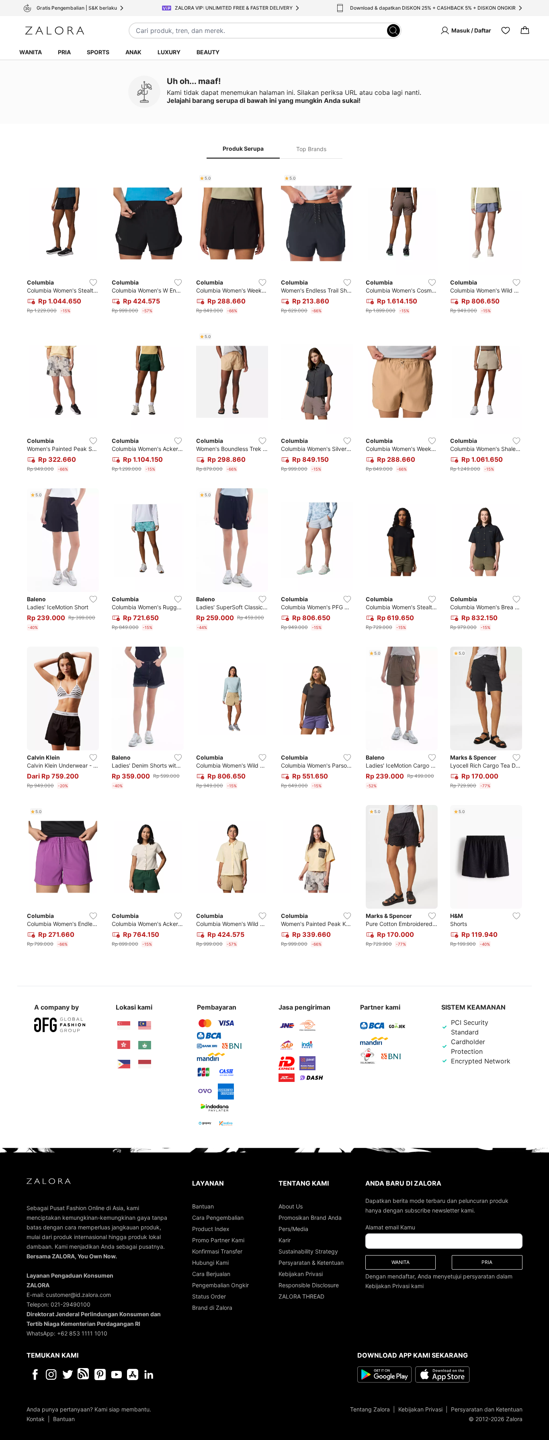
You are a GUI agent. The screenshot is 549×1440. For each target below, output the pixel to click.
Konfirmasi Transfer (217, 1251)
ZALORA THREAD (301, 1296)
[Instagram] (51, 1374)
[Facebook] (35, 1374)
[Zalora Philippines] (124, 1064)
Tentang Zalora (370, 1409)
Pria (64, 52)
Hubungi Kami (210, 1262)
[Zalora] (54, 31)
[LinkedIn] (149, 1374)
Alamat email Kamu (390, 1227)
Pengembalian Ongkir (220, 1285)
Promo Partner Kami (218, 1240)
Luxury (169, 52)
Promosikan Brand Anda (310, 1217)
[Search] (393, 30)
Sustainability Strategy (308, 1251)
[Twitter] (67, 1374)
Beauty (208, 52)
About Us (291, 1206)
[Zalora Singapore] (124, 1026)
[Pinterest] (100, 1374)
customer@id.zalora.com (78, 1294)
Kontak (36, 1418)
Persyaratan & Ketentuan (311, 1262)
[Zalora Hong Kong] (124, 1045)
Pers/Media (293, 1228)
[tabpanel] (274, 561)
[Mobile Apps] (133, 1374)
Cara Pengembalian (218, 1217)
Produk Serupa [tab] (243, 148)
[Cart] (525, 30)
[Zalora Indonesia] (145, 1064)
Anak (133, 52)
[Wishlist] (505, 30)
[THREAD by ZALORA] (84, 1374)
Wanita (30, 52)
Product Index (210, 1228)
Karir (285, 1240)
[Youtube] (116, 1374)
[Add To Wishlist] (93, 283)
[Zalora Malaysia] (145, 1026)
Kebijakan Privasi (301, 1273)
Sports (98, 52)
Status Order (209, 1296)
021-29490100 (70, 1304)
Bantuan (203, 1206)
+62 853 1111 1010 (82, 1333)
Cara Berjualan (211, 1273)
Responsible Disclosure (309, 1285)
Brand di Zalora (212, 1307)
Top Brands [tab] (311, 148)
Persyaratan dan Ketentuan (486, 1409)
